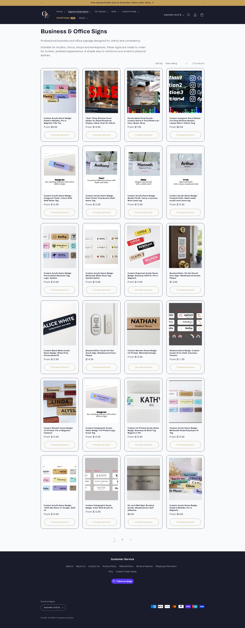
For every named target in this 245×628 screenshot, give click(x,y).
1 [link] (114, 539)
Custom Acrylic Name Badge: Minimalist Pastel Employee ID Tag (184, 430)
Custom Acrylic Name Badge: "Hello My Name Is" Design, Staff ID (59, 507)
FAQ (111, 572)
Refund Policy (126, 566)
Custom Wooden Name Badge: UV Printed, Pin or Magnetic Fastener (58, 430)
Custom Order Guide (126, 572)
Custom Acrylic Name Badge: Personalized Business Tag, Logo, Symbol (58, 275)
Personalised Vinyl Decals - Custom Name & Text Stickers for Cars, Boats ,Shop (143, 120)
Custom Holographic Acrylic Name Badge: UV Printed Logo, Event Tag (101, 430)
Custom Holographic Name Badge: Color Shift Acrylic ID (99, 506)
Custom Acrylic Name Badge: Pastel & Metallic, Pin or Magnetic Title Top (58, 120)
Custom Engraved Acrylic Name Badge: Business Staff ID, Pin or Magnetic (143, 275)
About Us (80, 566)
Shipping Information (166, 566)
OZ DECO (52, 618)
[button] (60, 12)
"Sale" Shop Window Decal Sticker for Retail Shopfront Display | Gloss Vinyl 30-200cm (100, 120)
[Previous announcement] (41, 3)
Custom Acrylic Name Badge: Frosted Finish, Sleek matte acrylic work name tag (184, 198)
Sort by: (159, 63)
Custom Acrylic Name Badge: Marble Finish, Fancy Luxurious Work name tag (143, 198)
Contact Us (94, 566)
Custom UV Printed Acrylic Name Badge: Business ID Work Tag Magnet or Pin (143, 430)
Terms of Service (144, 566)
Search (69, 566)
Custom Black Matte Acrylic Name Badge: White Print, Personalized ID (57, 353)
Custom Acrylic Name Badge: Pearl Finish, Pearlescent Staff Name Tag (100, 198)
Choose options (60, 135)
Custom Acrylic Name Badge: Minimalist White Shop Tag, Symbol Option (100, 275)
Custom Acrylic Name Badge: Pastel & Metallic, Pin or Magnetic (184, 507)
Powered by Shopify (65, 618)
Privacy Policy (110, 566)
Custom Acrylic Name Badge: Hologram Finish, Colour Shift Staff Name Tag (58, 198)
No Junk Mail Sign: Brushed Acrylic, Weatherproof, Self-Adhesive (141, 507)
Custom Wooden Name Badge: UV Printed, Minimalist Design (142, 352)
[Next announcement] (203, 3)
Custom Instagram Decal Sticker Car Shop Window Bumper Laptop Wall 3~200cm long (185, 120)
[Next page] (130, 539)
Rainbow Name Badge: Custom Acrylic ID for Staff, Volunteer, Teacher (184, 353)
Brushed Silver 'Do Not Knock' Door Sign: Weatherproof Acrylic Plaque (185, 275)
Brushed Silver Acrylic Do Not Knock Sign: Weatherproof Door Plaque (101, 353)
